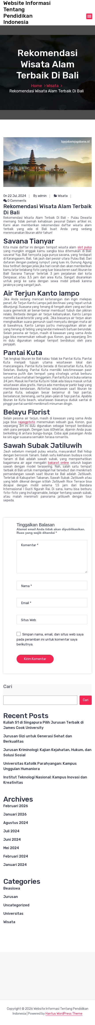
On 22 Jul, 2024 (14, 196)
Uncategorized (16, 905)
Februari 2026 (15, 806)
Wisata (52, 85)
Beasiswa (11, 888)
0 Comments (16, 201)
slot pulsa (85, 247)
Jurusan (10, 897)
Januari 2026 (15, 814)
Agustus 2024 (15, 823)
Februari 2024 (15, 856)
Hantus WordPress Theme (64, 1013)
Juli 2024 (11, 831)
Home (36, 85)
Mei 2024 (11, 848)
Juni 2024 (12, 839)
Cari (7, 686)
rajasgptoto (26, 422)
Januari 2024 (15, 865)
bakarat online (58, 463)
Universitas (13, 913)
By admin (40, 196)
